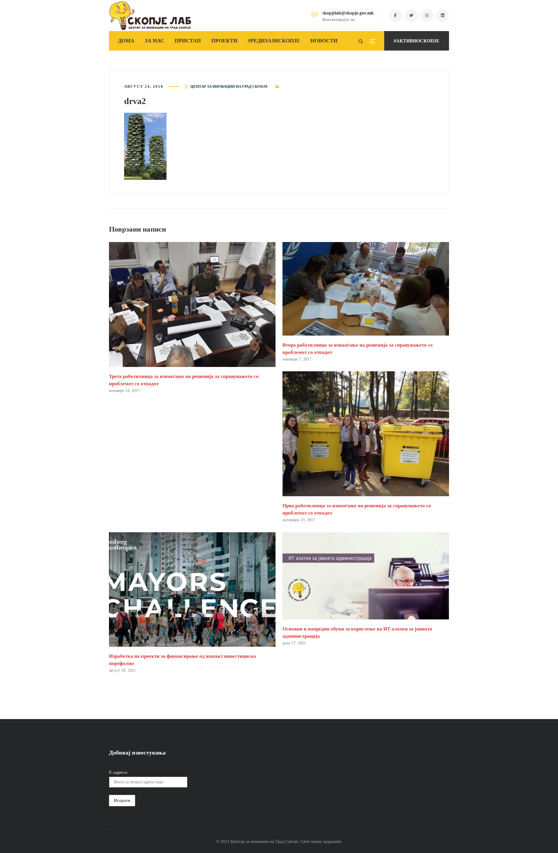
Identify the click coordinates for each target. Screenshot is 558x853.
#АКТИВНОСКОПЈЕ (416, 40)
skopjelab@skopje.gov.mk (348, 12)
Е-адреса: (118, 772)
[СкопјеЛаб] (150, 16)
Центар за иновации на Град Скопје (229, 86)
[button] (145, 146)
